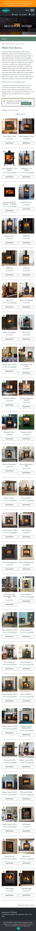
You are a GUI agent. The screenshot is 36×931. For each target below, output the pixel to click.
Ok (18, 928)
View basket (26, 103)
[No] (34, 925)
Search (16, 14)
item (32, 14)
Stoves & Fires (10, 44)
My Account (23, 14)
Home (3, 44)
